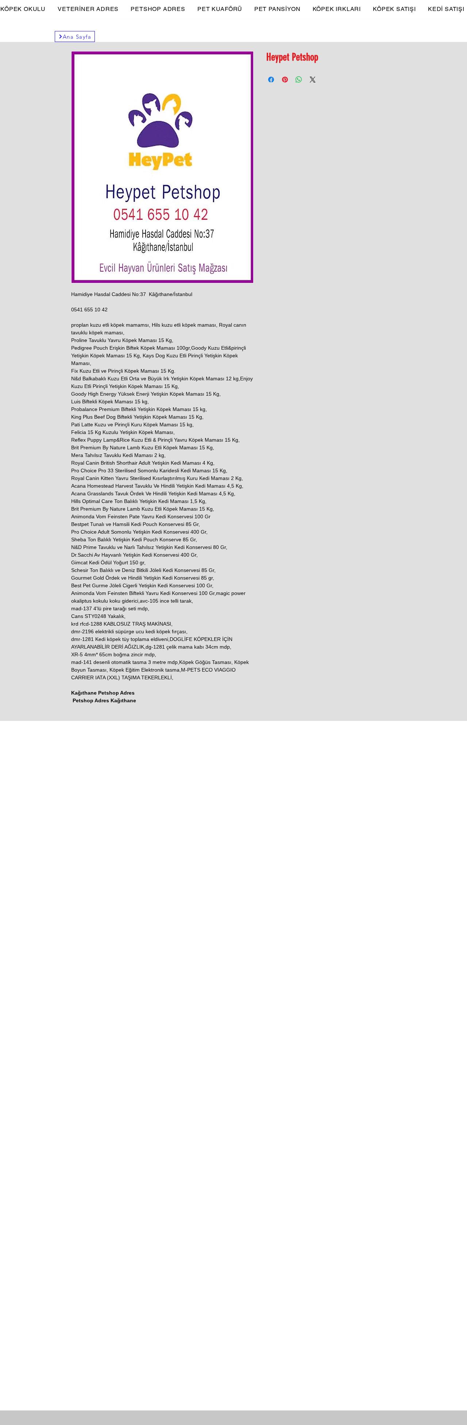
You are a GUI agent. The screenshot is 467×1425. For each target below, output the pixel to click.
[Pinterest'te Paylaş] (285, 79)
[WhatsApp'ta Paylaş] (298, 79)
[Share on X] (312, 79)
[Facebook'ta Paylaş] (271, 79)
